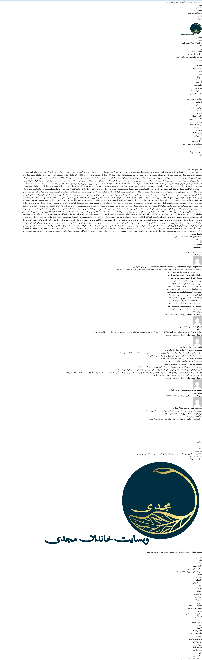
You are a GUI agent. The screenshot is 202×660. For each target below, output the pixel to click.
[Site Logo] (112, 29)
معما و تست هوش (195, 91)
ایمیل (183, 43)
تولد (200, 71)
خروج (200, 19)
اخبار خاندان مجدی (195, 54)
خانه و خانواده (196, 116)
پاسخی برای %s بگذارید (141, 267)
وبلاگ (200, 49)
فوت (200, 74)
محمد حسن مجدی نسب (193, 252)
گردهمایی (198, 82)
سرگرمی (198, 88)
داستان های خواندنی (194, 93)
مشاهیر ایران (197, 133)
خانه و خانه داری (195, 119)
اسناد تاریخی (197, 68)
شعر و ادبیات (197, 136)
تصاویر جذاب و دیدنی (194, 99)
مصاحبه (199, 63)
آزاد (200, 138)
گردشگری (198, 102)
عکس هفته (197, 85)
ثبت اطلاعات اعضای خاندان (191, 144)
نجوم (200, 96)
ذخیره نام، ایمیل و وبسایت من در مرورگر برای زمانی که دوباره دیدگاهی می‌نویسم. (168, 454)
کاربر (200, 16)
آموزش (199, 105)
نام (200, 445)
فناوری (199, 113)
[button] (199, 37)
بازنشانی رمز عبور (195, 13)
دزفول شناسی (196, 108)
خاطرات (198, 65)
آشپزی (199, 110)
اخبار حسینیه (197, 141)
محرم (200, 60)
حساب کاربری (196, 10)
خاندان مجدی (197, 51)
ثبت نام (199, 7)
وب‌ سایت (198, 451)
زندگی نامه (198, 79)
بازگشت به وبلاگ (195, 152)
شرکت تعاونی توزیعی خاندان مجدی (188, 57)
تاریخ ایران (198, 130)
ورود (200, 5)
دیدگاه (199, 442)
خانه (200, 46)
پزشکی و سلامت (195, 124)
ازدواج (199, 77)
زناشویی (199, 122)
